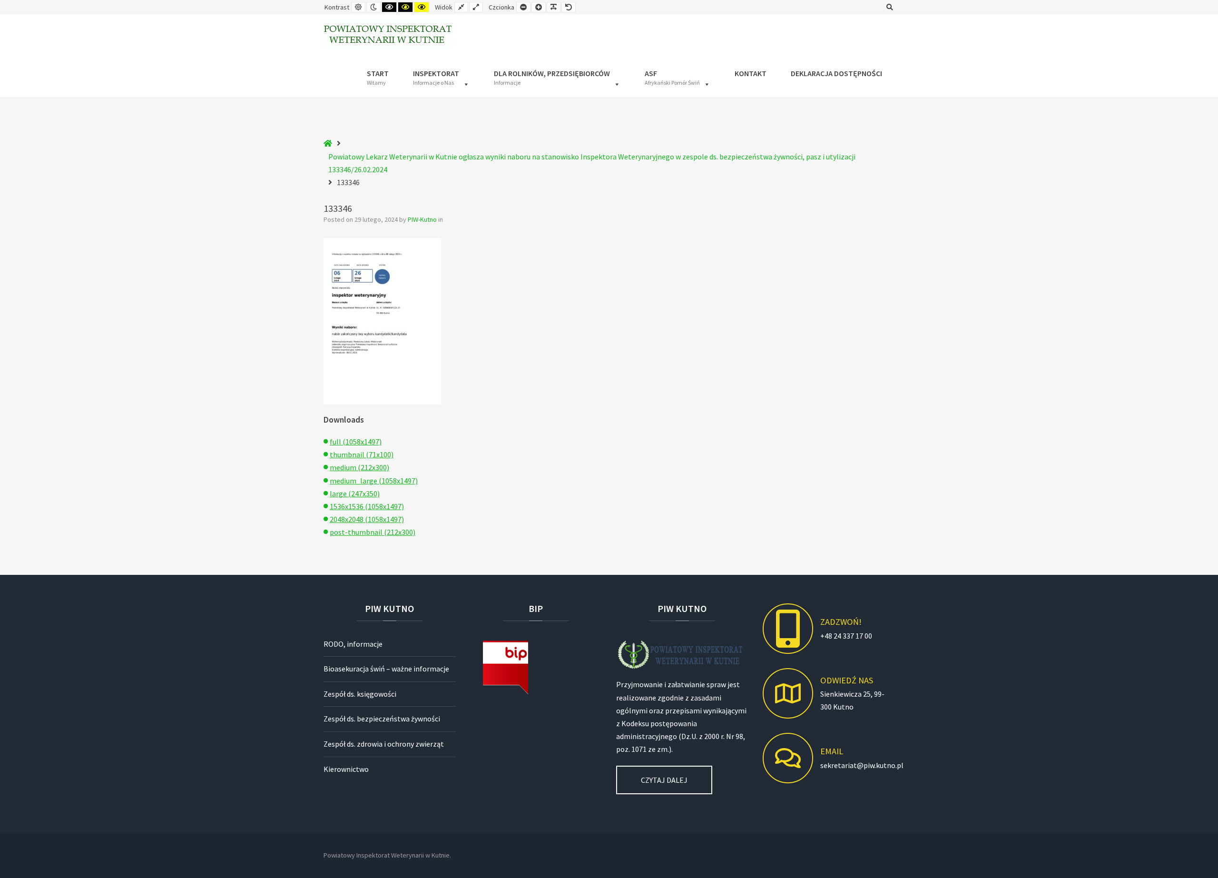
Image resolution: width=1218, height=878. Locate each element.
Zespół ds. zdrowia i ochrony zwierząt (384, 744)
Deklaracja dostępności (836, 73)
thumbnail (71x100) (361, 454)
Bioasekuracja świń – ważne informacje (386, 668)
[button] (441, 75)
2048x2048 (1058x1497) (367, 519)
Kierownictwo (346, 769)
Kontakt (750, 73)
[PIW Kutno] (388, 34)
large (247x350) (355, 493)
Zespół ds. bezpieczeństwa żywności (382, 718)
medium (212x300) (359, 467)
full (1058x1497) (356, 441)
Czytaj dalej (664, 780)
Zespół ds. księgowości (360, 694)
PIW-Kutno (423, 219)
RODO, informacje (353, 644)
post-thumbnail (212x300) (372, 532)
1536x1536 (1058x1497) (367, 506)
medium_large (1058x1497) (374, 480)
